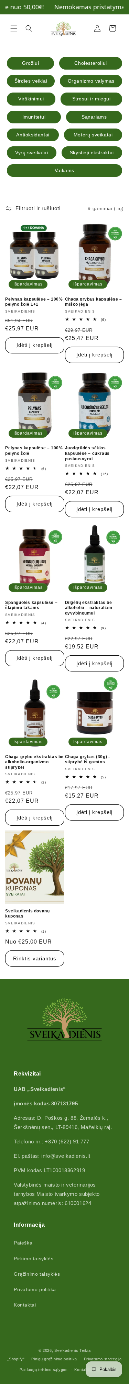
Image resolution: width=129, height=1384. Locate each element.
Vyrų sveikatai (31, 152)
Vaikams (64, 170)
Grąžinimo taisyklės (37, 1274)
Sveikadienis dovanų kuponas (27, 914)
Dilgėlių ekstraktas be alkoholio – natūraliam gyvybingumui (88, 608)
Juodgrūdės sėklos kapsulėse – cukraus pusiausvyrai (87, 453)
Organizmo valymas (91, 81)
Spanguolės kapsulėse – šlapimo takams (31, 605)
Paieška (23, 1243)
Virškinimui (31, 98)
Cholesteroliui (90, 63)
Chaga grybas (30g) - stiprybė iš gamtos (87, 759)
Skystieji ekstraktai (92, 152)
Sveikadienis (66, 1350)
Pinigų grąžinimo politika (54, 1359)
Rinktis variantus (34, 958)
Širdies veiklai (30, 81)
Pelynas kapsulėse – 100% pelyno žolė (34, 451)
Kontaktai (25, 1305)
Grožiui (30, 63)
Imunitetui (34, 117)
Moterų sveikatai (93, 134)
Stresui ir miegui (91, 98)
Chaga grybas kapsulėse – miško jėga (93, 302)
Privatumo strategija (103, 1359)
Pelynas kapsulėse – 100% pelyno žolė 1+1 (34, 302)
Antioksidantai (32, 134)
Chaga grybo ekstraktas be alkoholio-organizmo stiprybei (34, 762)
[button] (13, 28)
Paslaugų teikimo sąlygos (44, 1370)
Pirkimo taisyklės (33, 1258)
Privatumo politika (35, 1289)
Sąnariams (94, 117)
